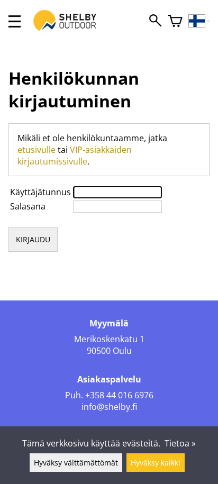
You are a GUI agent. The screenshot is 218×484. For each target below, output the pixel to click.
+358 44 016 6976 (119, 395)
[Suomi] (199, 21)
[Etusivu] (70, 30)
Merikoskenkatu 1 (109, 339)
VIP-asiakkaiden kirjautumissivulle (74, 155)
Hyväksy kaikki (155, 463)
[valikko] (14, 21)
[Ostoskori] (175, 21)
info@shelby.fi (109, 407)
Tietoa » (180, 443)
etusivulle (36, 150)
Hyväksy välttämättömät (76, 463)
